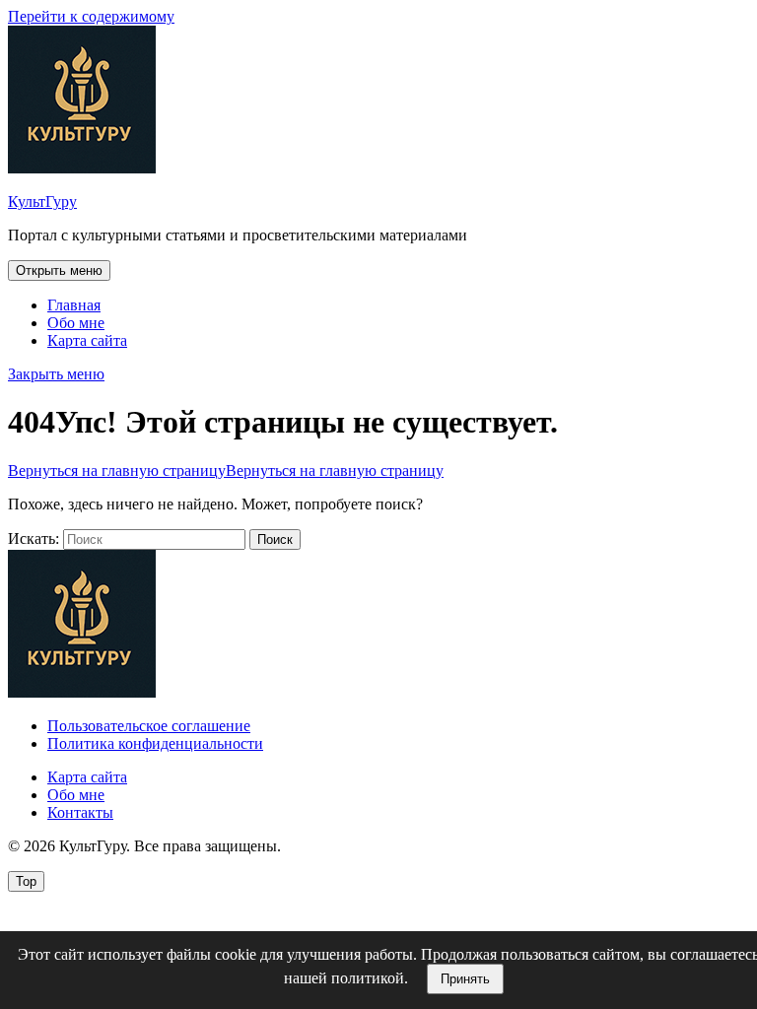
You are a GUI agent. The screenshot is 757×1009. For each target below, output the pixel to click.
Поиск (275, 539)
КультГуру (42, 201)
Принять (465, 979)
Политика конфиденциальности (155, 743)
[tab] (59, 270)
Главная (74, 305)
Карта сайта (87, 340)
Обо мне (75, 322)
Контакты (80, 812)
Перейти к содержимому (91, 16)
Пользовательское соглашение (148, 725)
